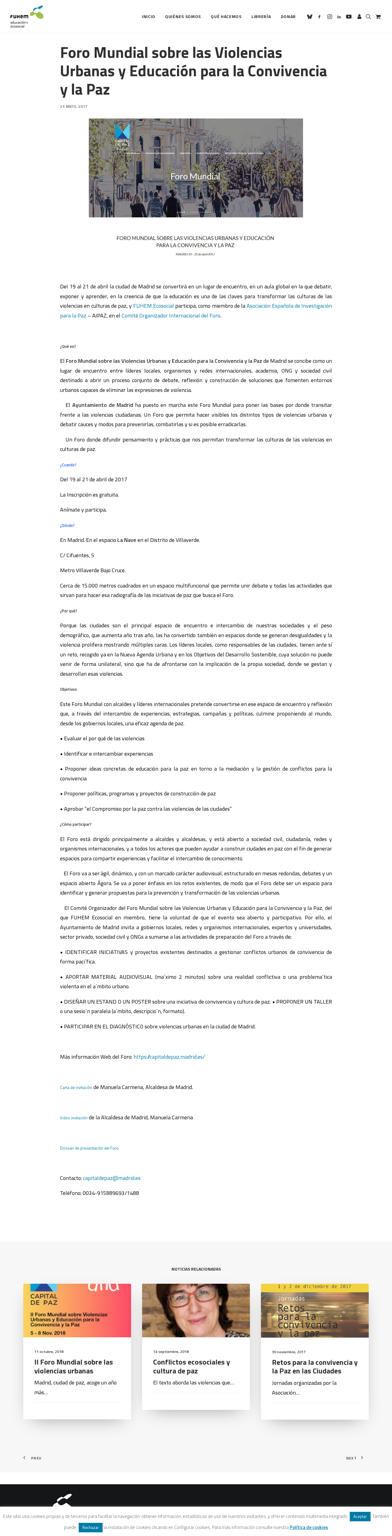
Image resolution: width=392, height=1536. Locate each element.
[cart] (377, 16)
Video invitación (74, 1118)
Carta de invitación (76, 1087)
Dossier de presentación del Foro (89, 1148)
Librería (261, 16)
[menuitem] (149, 16)
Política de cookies (309, 1527)
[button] (311, 16)
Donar (288, 16)
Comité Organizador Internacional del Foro (171, 315)
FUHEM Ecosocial (153, 306)
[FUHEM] (26, 17)
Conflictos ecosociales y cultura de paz (191, 1366)
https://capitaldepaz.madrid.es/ (169, 1057)
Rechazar (90, 1527)
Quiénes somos (183, 16)
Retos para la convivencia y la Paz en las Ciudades (315, 1366)
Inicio (148, 16)
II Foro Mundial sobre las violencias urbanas (73, 1366)
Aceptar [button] (360, 1516)
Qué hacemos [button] (226, 16)
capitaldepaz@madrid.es (111, 1178)
